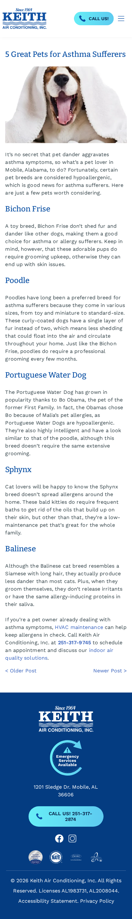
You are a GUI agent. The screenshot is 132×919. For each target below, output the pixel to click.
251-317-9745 (74, 642)
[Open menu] (121, 18)
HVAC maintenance (79, 627)
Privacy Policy (97, 901)
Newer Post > (110, 671)
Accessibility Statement (47, 901)
